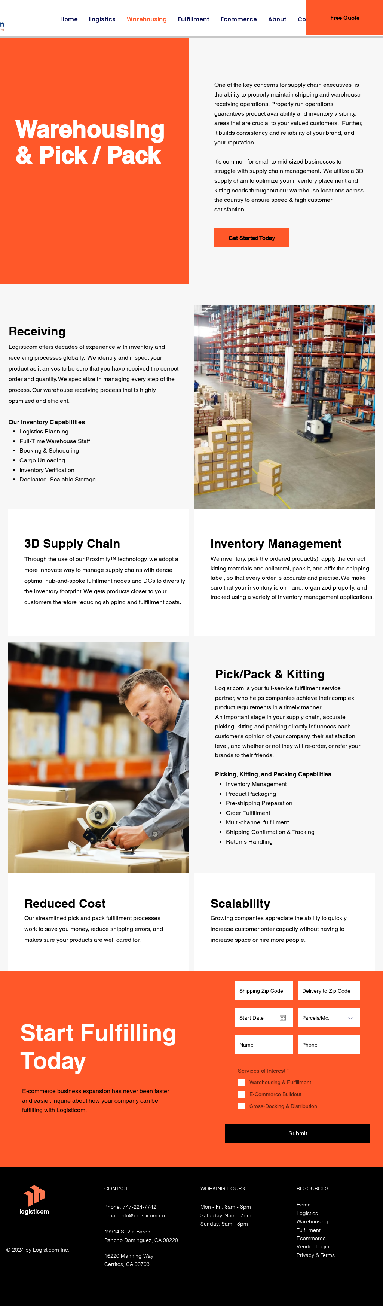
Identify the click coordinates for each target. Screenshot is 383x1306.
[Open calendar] (283, 1018)
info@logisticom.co (142, 1215)
